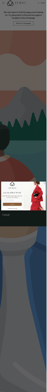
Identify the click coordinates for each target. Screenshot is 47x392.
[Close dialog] (44, 183)
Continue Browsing (11, 208)
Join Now (11, 204)
